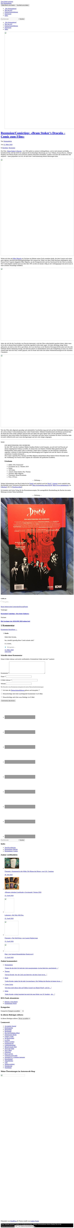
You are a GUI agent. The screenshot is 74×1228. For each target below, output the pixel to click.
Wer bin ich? (8, 10)
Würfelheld (8, 1067)
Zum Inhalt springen (7, 1)
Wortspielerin (8, 141)
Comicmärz (15, 606)
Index (6, 15)
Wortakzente (8, 1066)
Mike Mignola (17, 258)
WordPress (13, 1221)
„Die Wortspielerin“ (11, 8)
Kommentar (5, 673)
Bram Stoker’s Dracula (14, 151)
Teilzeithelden (9, 1061)
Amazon (55, 483)
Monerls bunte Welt (11, 1047)
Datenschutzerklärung (11, 12)
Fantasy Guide (9, 1036)
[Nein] (34, 1226)
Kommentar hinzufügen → (9, 629)
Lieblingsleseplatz (10, 1045)
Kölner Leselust (9, 1041)
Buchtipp (5, 148)
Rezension (12, 148)
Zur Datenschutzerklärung (26, 1226)
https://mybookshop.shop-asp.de (42, 485)
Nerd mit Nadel (9, 1048)
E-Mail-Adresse (6, 680)
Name (3, 676)
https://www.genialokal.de (61, 485)
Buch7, (50, 483)
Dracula (21, 606)
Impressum (8, 14)
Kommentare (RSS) (11, 1003)
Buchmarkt (8, 1031)
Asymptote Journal (10, 1026)
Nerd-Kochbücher (10, 847)
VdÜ (6, 1062)
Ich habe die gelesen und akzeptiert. (21, 690)
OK (16, 1226)
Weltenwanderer (10, 1064)
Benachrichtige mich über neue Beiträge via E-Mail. (19, 697)
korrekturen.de (9, 1043)
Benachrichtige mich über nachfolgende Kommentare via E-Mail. (23, 694)
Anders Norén (34, 1221)
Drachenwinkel (17, 487)
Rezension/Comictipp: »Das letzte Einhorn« (15, 613)
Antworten (8, 651)
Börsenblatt (8, 1029)
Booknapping (9, 1028)
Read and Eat (9, 1054)
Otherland (4, 487)
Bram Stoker (4, 606)
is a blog (7, 1040)
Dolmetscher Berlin (10, 1035)
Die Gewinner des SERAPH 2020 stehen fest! (15, 621)
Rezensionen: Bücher (11, 849)
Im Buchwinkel (9, 1038)
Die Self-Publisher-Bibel (12, 1033)
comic (10, 606)
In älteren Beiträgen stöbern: (9, 1018)
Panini (31, 483)
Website (3, 683)
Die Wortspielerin (6, 3)
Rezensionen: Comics (11, 851)
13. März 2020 (7, 144)
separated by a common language (15, 1057)
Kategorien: (4, 1011)
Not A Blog (8, 1050)
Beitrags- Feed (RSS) (11, 1002)
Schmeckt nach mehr (11, 1055)
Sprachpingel (9, 1059)
